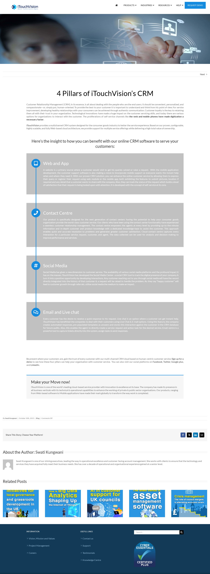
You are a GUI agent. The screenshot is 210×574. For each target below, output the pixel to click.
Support (87, 545)
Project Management (39, 545)
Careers (32, 552)
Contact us (88, 538)
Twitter (166, 361)
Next (202, 74)
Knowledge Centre (92, 560)
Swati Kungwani (11, 418)
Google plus (177, 361)
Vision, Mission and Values (42, 538)
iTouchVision (32, 125)
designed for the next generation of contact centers (98, 219)
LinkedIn (35, 365)
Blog (37, 418)
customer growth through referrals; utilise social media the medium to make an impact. (92, 284)
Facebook (157, 361)
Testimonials (89, 552)
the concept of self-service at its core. (148, 185)
